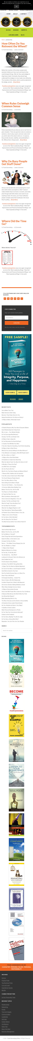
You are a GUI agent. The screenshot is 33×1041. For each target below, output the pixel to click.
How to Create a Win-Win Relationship (11, 580)
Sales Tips (5, 1027)
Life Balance (5, 1024)
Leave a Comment (18, 49)
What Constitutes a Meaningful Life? (10, 496)
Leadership (5, 1017)
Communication (6, 1014)
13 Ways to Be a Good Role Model (10, 457)
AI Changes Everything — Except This (11, 577)
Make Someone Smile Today (9, 412)
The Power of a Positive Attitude (9, 492)
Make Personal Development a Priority (11, 610)
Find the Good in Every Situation (9, 561)
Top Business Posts (7, 983)
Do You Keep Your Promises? (9, 505)
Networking (5, 1007)
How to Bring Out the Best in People (10, 482)
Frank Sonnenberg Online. (13, 1038)
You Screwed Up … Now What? (9, 555)
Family (3, 1009)
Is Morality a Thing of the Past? (9, 464)
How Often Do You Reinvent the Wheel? (14, 45)
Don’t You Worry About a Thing (9, 480)
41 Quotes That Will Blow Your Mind (10, 443)
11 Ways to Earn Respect (8, 548)
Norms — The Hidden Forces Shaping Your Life (13, 543)
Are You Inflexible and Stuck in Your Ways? (12, 605)
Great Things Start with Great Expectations (12, 536)
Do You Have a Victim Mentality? (9, 517)
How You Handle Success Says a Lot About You (13, 573)
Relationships (5, 1004)
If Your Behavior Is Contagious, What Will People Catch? (15, 453)
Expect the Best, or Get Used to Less (11, 538)
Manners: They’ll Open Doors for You (11, 415)
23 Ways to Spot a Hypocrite (8, 439)
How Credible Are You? (7, 559)
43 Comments (17, 227)
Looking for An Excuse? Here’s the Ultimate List (13, 557)
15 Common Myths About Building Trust (11, 487)
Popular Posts (5, 980)
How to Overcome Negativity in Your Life (11, 498)
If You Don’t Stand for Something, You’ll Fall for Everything (16, 446)
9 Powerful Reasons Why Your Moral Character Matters (15, 427)
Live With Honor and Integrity (9, 466)
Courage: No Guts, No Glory (8, 541)
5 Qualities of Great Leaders (8, 607)
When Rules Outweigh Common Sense (15, 105)
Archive (4, 978)
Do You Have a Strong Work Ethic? (10, 619)
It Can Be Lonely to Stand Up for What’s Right (13, 475)
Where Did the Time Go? (14, 222)
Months (4, 990)
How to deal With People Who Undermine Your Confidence (16, 591)
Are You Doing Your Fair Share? (9, 519)
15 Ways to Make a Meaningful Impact (11, 419)
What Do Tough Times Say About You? (11, 503)
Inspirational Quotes (7, 988)
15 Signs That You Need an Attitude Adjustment (13, 566)
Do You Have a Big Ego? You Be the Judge (12, 616)
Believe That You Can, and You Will (10, 532)
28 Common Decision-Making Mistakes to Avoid (13, 584)
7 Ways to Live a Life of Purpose (9, 514)
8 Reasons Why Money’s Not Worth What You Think (14, 594)
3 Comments (17, 109)
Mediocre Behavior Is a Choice (9, 550)
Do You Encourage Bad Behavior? (10, 434)
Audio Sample (10, 392)
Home (3, 39)
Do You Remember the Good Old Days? (11, 441)
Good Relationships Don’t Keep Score (11, 430)
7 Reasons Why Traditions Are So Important (12, 473)
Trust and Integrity (6, 1012)
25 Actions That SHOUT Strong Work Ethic (12, 564)
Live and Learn (6, 985)
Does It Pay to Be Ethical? (8, 575)
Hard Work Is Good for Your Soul (10, 571)
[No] (31, 5)
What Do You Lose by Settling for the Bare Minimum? (15, 450)
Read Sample (23, 392)
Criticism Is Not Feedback (8, 614)
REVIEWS (13, 399)
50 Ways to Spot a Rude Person (9, 448)
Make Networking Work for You (9, 598)
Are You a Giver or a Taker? (8, 455)
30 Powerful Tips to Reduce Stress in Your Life (13, 512)
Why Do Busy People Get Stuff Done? (14, 163)
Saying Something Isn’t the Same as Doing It (12, 417)
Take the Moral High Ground (9, 529)
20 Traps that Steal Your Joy (8, 494)
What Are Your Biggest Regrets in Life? (11, 508)
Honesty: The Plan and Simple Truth (10, 436)
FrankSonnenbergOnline (9, 86)
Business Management (8, 1031)
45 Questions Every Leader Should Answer (12, 603)
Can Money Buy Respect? (8, 596)
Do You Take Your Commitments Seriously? (12, 612)
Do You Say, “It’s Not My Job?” (9, 552)
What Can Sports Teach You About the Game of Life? (15, 462)
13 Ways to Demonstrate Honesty (10, 589)
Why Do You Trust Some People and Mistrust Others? (15, 471)
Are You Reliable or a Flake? (9, 545)
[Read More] (16, 82)
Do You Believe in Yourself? (8, 534)
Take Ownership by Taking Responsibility (12, 510)
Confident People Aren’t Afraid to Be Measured (13, 582)
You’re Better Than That (7, 410)
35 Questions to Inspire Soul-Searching (11, 459)
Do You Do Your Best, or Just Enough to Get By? (13, 568)
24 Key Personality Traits (8, 997)
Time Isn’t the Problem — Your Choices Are (12, 485)
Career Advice (6, 1022)
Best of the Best (6, 1029)
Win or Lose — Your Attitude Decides (11, 432)
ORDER (20, 399)
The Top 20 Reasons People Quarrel (11, 478)
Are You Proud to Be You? (8, 469)
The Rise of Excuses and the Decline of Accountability (15, 600)
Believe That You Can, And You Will (10, 489)
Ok (16, 6)
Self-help (4, 1019)
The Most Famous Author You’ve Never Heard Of (14, 521)
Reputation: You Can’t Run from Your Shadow (13, 621)
